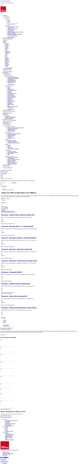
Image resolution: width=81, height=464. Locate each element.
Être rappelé (4, 186)
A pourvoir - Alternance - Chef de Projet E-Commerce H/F (19, 260)
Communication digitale (12, 93)
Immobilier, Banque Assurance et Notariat (15, 31)
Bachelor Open (10, 27)
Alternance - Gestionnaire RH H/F (11, 272)
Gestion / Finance (11, 30)
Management (10, 103)
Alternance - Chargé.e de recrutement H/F (14, 296)
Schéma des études (11, 129)
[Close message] (1, 5)
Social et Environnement (12, 35)
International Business (12, 33)
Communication (11, 29)
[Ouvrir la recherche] (1, 175)
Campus (4, 41)
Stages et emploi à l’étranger (10, 117)
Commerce (10, 91)
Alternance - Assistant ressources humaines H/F (15, 283)
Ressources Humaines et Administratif (15, 34)
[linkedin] (6, 457)
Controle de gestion (11, 95)
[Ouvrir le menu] (1, 13)
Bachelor (9, 145)
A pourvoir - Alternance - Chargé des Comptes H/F (16, 249)
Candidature (4, 173)
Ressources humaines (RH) (13, 106)
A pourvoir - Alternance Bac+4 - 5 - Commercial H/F (17, 226)
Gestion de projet (11, 97)
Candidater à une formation (13, 157)
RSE (8, 105)
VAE (6, 438)
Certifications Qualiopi (9, 434)
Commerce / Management (12, 28)
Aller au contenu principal (5, 0)
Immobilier (10, 98)
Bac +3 (9, 21)
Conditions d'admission (12, 140)
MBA (9, 146)
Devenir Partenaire (11, 135)
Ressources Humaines (12, 81)
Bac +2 (9, 20)
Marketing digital (11, 104)
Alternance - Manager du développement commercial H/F (19, 307)
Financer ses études (8, 436)
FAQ (8, 154)
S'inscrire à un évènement (12, 162)
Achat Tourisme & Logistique (13, 26)
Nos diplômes (7, 421)
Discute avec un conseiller (5, 329)
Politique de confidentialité (8, 453)
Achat (9, 87)
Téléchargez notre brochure (7, 170)
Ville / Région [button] (4, 206)
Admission (7, 433)
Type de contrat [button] (5, 208)
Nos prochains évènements (13, 152)
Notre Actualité (10, 153)
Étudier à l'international (9, 118)
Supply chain (10, 107)
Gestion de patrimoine (12, 96)
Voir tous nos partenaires (5, 408)
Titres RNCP (10, 147)
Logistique (10, 102)
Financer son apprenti (12, 134)
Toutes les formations (9, 431)
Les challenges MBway (12, 151)
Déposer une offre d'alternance (13, 159)
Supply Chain (10, 82)
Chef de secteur (10, 89)
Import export (10, 99)
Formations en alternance (12, 141)
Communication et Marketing (13, 78)
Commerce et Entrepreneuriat (13, 77)
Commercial (10, 92)
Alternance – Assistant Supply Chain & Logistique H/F (17, 215)
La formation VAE (11, 137)
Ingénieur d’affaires (11, 101)
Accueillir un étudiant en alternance (14, 133)
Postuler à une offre (11, 161)
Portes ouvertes (5, 171)
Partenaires (10, 136)
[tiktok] (8, 457)
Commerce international (12, 90)
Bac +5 (9, 22)
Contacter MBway (11, 158)
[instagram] (3, 457)
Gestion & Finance (11, 79)
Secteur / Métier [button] (5, 207)
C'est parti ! (14, 182)
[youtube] (4, 457)
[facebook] (1, 457)
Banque (9, 88)
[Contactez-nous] (1, 184)
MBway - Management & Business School (16, 127)
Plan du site (5, 455)
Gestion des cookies (6, 454)
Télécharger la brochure (12, 163)
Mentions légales (6, 452)
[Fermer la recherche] (1, 177)
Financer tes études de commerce (14, 142)
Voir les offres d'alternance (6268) (7, 211)
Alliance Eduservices (11, 130)
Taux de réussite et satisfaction (13, 148)
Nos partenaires (8, 424)
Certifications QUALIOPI (12, 128)
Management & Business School (11, 420)
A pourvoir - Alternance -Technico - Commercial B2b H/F (18, 237)
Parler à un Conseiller (12, 160)
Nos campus (7, 422)
